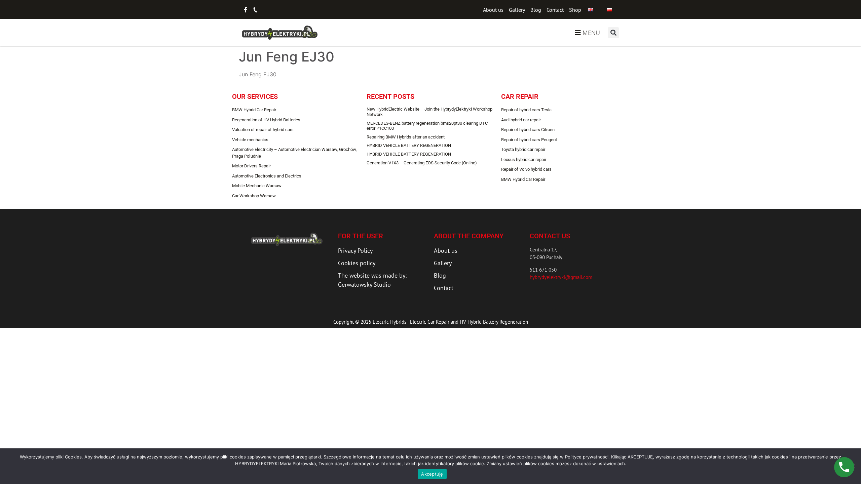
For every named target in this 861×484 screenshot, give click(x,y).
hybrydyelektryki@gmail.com (561, 277)
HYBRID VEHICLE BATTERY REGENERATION (409, 145)
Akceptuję (432, 474)
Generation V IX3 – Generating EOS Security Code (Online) (422, 162)
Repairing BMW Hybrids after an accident (406, 136)
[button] (613, 32)
